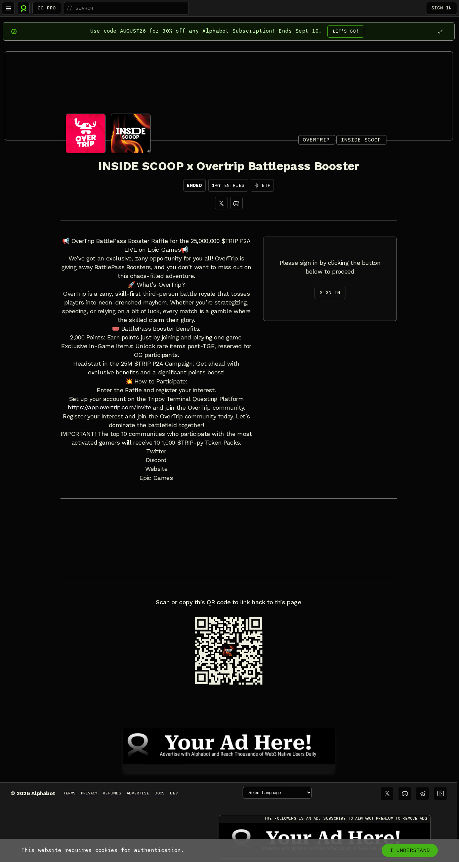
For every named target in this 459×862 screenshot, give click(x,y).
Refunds (112, 793)
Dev (174, 793)
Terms (69, 793)
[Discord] (236, 203)
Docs (160, 793)
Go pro (47, 8)
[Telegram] (422, 793)
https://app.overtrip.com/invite (109, 407)
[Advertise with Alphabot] (229, 745)
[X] (221, 203)
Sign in (441, 8)
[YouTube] (440, 793)
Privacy (89, 793)
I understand (410, 850)
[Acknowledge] (440, 31)
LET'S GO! (346, 31)
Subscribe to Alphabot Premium (358, 818)
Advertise (138, 793)
